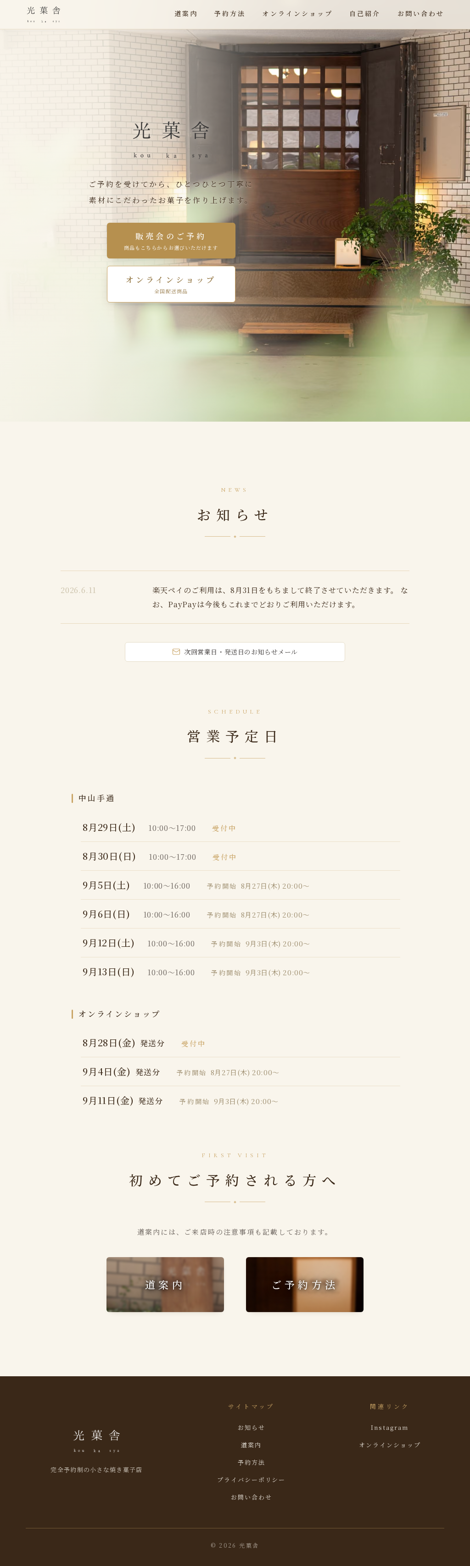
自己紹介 (364, 13)
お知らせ (251, 1427)
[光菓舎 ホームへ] (44, 14)
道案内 (186, 13)
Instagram (389, 1427)
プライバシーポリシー (251, 1479)
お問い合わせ (420, 13)
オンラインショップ (297, 13)
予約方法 (230, 13)
